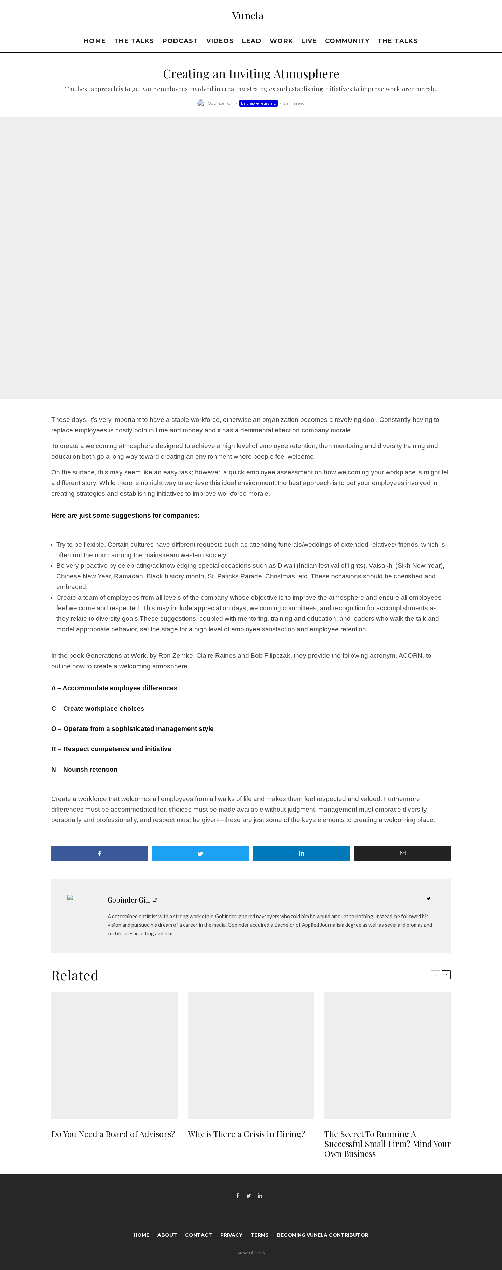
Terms (260, 1235)
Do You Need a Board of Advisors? (113, 1134)
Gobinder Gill (221, 103)
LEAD (252, 41)
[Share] (99, 853)
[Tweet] (200, 853)
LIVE (309, 41)
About (167, 1235)
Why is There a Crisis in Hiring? (246, 1134)
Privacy (231, 1235)
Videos (220, 41)
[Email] (402, 853)
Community (347, 41)
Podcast (180, 41)
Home (95, 41)
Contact (198, 1235)
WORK (281, 41)
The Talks (134, 41)
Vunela (248, 15)
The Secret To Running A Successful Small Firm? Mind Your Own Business (387, 1143)
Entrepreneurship (258, 103)
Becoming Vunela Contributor (322, 1235)
